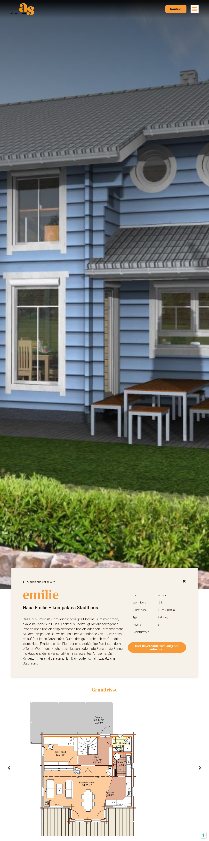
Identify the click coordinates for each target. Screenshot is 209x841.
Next (200, 767)
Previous (9, 767)
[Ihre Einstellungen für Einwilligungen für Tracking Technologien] (203, 835)
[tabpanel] (104, 767)
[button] (195, 9)
